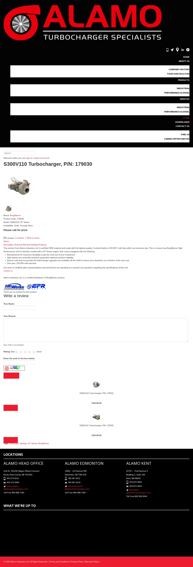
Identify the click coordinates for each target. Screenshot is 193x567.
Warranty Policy (92, 561)
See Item (10, 408)
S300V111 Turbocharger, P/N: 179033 (96, 425)
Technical (18, 245)
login (28, 158)
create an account (41, 158)
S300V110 (14, 443)
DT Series (32, 443)
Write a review (33, 238)
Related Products (38, 245)
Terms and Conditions (59, 561)
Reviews (27, 245)
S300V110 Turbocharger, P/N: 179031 (97, 393)
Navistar (23, 443)
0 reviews (19, 238)
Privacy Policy (77, 561)
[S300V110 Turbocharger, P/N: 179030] (20, 186)
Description (9, 245)
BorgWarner (15, 215)
